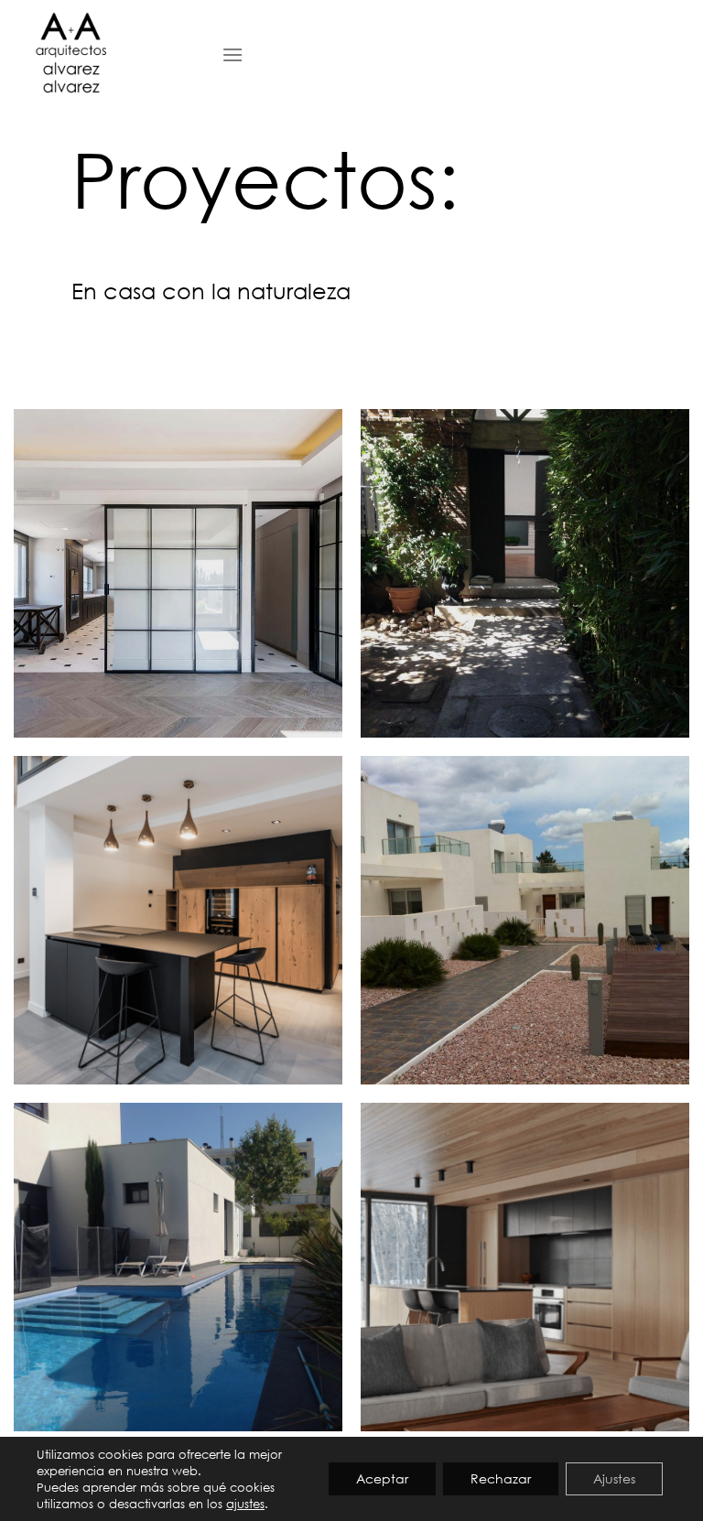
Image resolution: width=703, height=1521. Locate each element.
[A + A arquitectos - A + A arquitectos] (104, 55)
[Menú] (232, 54)
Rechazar (500, 1478)
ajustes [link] (245, 1503)
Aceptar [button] (382, 1478)
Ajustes (614, 1478)
